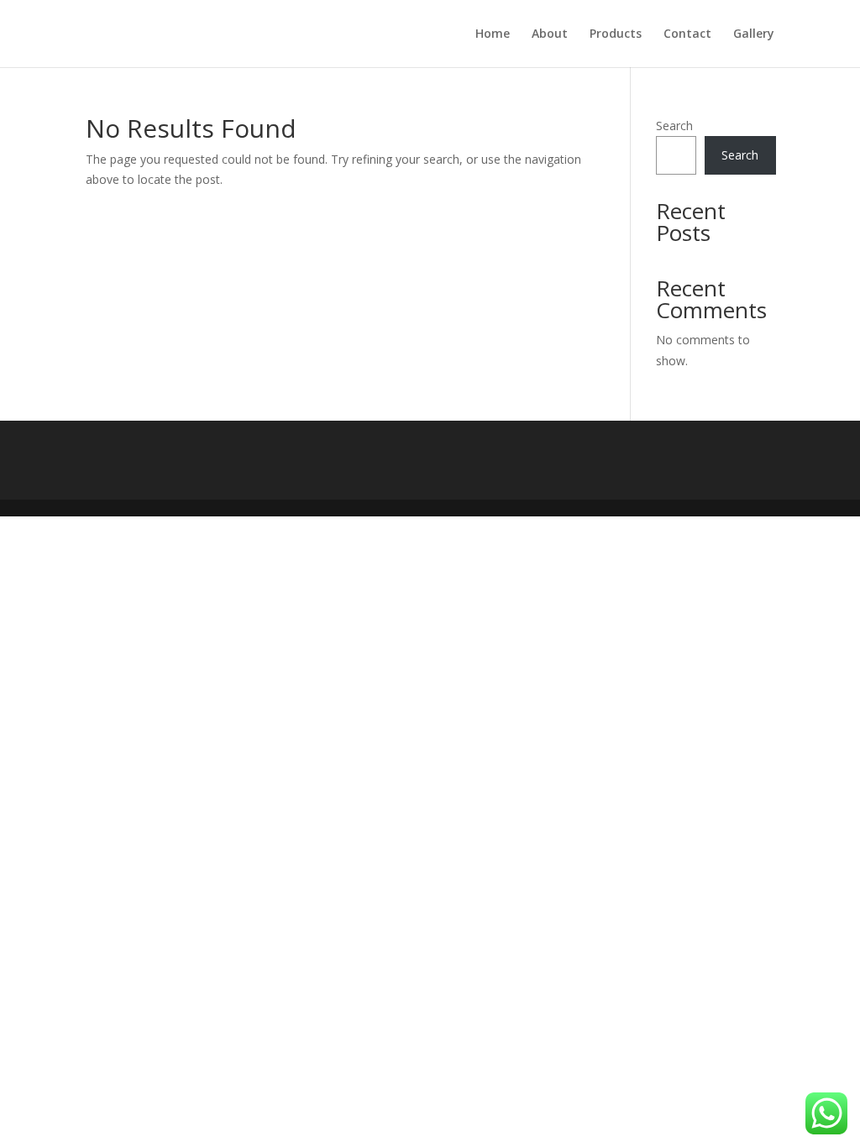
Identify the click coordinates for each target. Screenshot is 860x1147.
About (550, 34)
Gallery (753, 34)
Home (492, 34)
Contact (687, 34)
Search (674, 126)
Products (616, 34)
